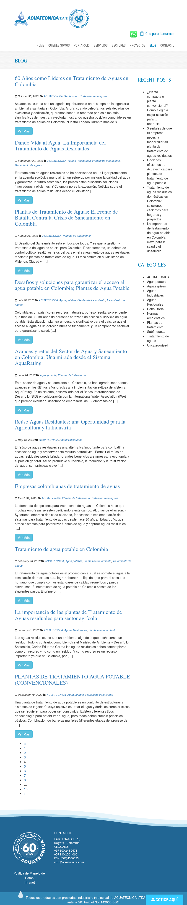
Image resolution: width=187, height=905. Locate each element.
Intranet (29, 882)
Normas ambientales (156, 315)
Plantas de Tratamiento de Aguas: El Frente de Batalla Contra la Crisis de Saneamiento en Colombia (66, 217)
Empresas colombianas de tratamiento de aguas (67, 486)
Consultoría (155, 309)
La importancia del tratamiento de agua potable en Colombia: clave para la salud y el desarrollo (159, 237)
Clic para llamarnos (159, 33)
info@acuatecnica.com (69, 862)
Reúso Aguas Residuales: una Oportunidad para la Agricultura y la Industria (70, 424)
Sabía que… (156, 331)
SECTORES (119, 45)
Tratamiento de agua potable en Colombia (61, 549)
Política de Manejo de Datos (29, 875)
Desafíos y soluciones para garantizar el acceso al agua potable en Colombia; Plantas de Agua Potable (72, 285)
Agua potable (67, 300)
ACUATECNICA (53, 96)
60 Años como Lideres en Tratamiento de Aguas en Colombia (71, 80)
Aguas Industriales (155, 292)
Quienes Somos (59, 45)
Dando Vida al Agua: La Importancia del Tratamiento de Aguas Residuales (60, 145)
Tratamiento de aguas (93, 96)
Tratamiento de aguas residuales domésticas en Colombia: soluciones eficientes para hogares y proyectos (159, 203)
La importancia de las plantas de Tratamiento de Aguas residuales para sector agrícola (68, 614)
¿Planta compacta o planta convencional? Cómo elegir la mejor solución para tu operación (157, 108)
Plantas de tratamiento (106, 160)
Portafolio (82, 45)
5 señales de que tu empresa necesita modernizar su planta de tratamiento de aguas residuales (159, 142)
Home (40, 45)
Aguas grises (156, 286)
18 (26, 789)
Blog (153, 45)
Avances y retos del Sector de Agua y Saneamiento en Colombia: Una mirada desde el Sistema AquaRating (71, 357)
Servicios (101, 45)
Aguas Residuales (79, 160)
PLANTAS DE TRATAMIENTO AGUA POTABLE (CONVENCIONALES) (72, 679)
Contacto (167, 45)
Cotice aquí (166, 899)
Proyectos (137, 45)
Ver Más (24, 131)
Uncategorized (157, 345)
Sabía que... (71, 96)
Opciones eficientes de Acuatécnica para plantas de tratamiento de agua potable (159, 171)
